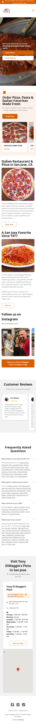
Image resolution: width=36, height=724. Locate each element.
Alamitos (14, 528)
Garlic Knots (12, 472)
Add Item (7, 149)
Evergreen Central (12, 542)
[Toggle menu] (33, 10)
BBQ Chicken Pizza (18, 467)
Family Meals (6, 512)
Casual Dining (21, 495)
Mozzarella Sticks (7, 474)
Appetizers (15, 493)
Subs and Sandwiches (9, 491)
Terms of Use (12, 710)
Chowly (21, 720)
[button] (16, 342)
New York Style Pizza (8, 488)
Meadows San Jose (18, 537)
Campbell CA (6, 540)
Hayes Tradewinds (8, 535)
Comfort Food (10, 495)
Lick (3, 528)
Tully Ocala (11, 544)
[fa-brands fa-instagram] (18, 704)
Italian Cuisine (13, 486)
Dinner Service (15, 514)
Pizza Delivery (13, 509)
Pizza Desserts (22, 476)
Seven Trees (26, 526)
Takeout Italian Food (8, 497)
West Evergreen (25, 533)
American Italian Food (23, 488)
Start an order (18, 643)
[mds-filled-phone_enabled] (23, 704)
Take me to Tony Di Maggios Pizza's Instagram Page (18, 363)
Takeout (16, 507)
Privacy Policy (23, 710)
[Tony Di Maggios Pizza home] (7, 11)
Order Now (10, 116)
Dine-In (10, 507)
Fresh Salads (10, 476)
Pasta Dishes (18, 474)
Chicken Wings (22, 472)
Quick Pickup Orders (18, 512)
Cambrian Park (7, 537)
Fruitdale (21, 540)
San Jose (7, 528)
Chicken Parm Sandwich (22, 469)
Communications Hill (13, 530)
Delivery (22, 507)
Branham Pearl (20, 535)
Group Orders (23, 509)
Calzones (5, 472)
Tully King (14, 540)
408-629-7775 (14, 608)
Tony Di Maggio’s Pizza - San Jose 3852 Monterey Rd (17, 595)
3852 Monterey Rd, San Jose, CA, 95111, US (18, 603)
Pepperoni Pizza (7, 465)
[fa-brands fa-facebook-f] (12, 704)
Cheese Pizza (24, 463)
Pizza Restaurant (24, 486)
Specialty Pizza (18, 465)
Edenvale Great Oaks (12, 533)
